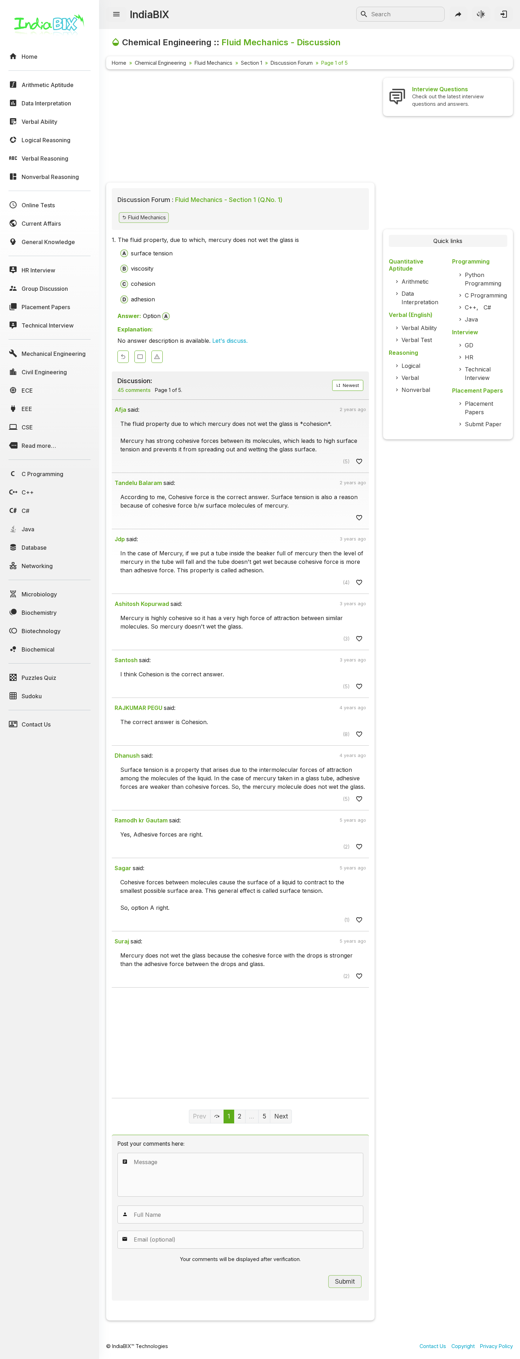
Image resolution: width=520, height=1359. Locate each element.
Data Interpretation (419, 298)
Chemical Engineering (160, 63)
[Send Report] (157, 357)
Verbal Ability (419, 327)
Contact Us (433, 1346)
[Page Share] (458, 14)
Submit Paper (483, 424)
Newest (350, 385)
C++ (470, 307)
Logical (410, 365)
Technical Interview (478, 373)
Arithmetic (415, 281)
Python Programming (483, 279)
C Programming (486, 295)
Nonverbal (415, 389)
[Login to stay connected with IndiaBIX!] (504, 14)
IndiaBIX (149, 14)
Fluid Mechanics (213, 63)
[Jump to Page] (217, 1116)
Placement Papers (479, 408)
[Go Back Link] (123, 357)
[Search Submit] (364, 14)
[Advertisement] (240, 127)
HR (469, 357)
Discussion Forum (292, 63)
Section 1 (251, 63)
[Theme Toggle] (481, 14)
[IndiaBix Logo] (49, 27)
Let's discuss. (230, 340)
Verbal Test (416, 339)
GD (469, 345)
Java (471, 319)
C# (487, 307)
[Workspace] (140, 357)
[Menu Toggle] (116, 14)
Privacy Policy (496, 1346)
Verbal (410, 377)
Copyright (463, 1346)
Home (119, 63)
